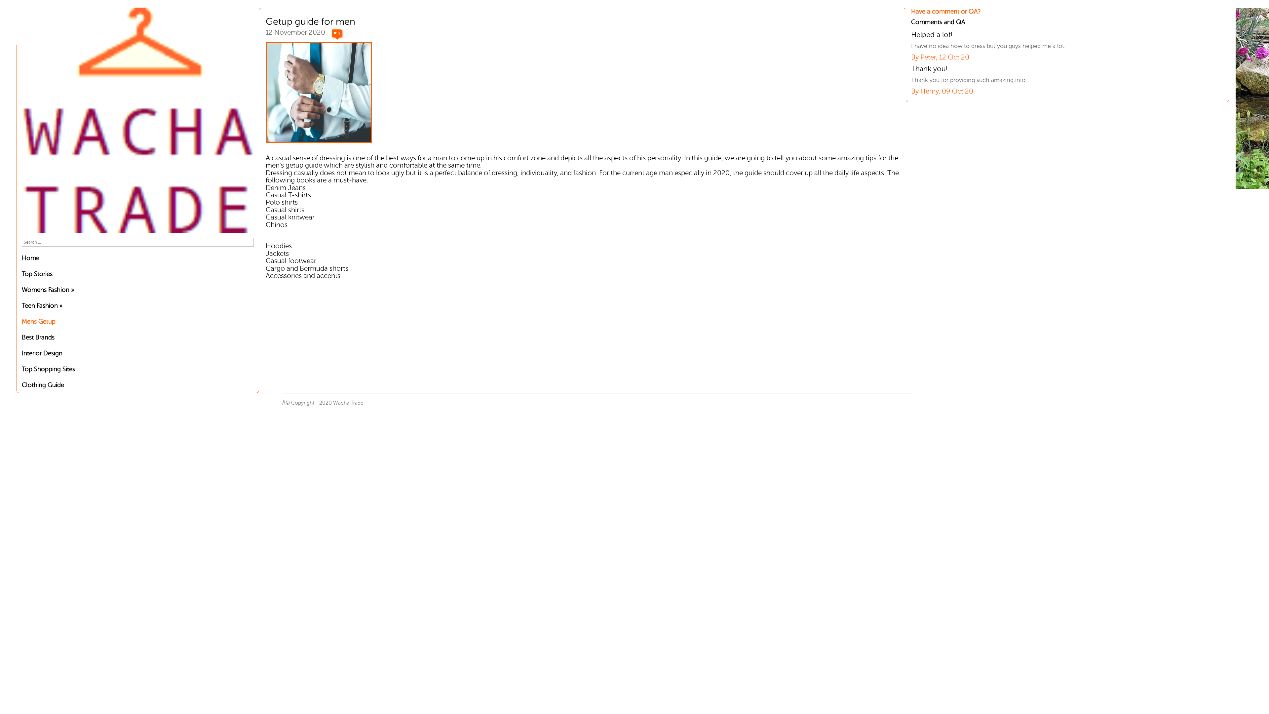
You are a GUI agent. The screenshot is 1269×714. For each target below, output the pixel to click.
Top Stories (37, 273)
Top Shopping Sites (48, 369)
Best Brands (38, 337)
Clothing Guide (43, 384)
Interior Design (42, 353)
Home (30, 258)
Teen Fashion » (42, 305)
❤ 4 (336, 33)
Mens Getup (39, 321)
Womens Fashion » (48, 289)
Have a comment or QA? (946, 11)
